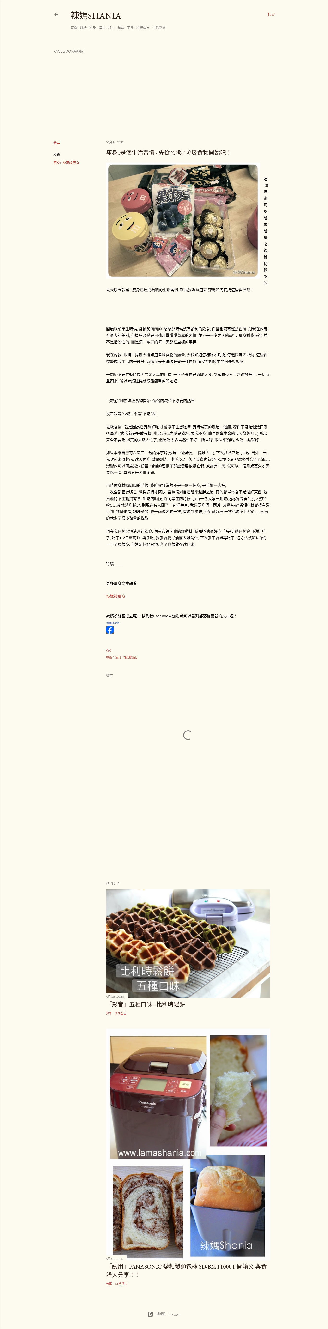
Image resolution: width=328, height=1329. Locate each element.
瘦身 (92, 27)
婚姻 (120, 27)
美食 (130, 27)
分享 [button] (56, 142)
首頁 (74, 27)
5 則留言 (120, 1013)
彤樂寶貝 (143, 27)
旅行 (111, 27)
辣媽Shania (96, 15)
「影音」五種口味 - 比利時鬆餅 (145, 1004)
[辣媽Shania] (110, 632)
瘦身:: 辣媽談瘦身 (66, 163)
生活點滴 (159, 27)
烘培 (83, 27)
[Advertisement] (188, 835)
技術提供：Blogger (168, 1314)
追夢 (102, 27)
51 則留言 (121, 1284)
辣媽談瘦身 (115, 596)
